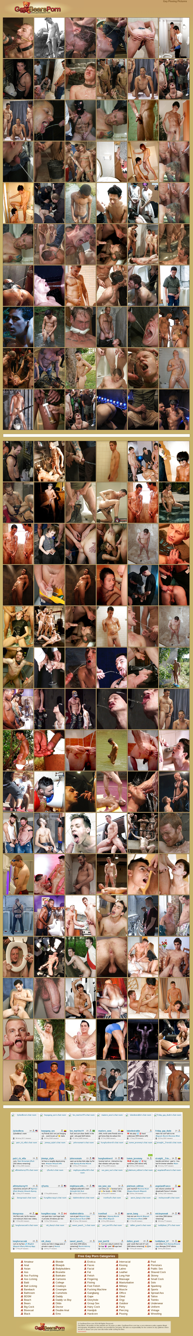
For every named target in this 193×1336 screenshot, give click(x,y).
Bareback (29, 1289)
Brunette (60, 1272)
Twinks (155, 1299)
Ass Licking (30, 1279)
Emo (58, 1313)
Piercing (123, 1310)
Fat (89, 1272)
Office (122, 1293)
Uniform (155, 1306)
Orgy (122, 1299)
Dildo (58, 1303)
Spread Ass (157, 1293)
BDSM (27, 1296)
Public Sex (157, 1268)
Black (27, 1313)
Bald (26, 1282)
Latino (122, 1268)
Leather (123, 1272)
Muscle (123, 1289)
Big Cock (29, 1306)
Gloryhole (92, 1299)
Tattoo (154, 1296)
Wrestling (156, 1313)
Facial (90, 1268)
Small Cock (157, 1279)
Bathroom (29, 1293)
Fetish (90, 1275)
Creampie (61, 1289)
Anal (26, 1265)
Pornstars (156, 1265)
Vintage (155, 1310)
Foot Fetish (93, 1286)
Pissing (123, 1313)
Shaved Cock (158, 1272)
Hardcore (92, 1313)
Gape (90, 1296)
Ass (26, 1272)
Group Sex (93, 1303)
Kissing (123, 1265)
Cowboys (61, 1286)
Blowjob (60, 1265)
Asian (27, 1268)
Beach (27, 1299)
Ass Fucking (31, 1275)
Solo (153, 1282)
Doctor (59, 1306)
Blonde (59, 1261)
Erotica (91, 1261)
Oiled (122, 1296)
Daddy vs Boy (63, 1299)
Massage (124, 1279)
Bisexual (29, 1310)
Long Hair (124, 1275)
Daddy (59, 1296)
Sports (154, 1289)
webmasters (82, 1331)
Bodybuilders (63, 1268)
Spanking (156, 1286)
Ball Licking (30, 1286)
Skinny (154, 1275)
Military (123, 1286)
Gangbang (93, 1293)
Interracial (124, 1261)
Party (122, 1306)
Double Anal (62, 1310)
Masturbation (126, 1282)
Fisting (91, 1282)
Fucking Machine (96, 1289)
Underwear (157, 1303)
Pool (153, 1261)
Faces (90, 1265)
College (60, 1282)
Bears (27, 1303)
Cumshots (61, 1293)
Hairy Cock (93, 1306)
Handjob (91, 1310)
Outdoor (123, 1303)
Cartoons (61, 1279)
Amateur (28, 1261)
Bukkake (60, 1275)
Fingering (92, 1279)
